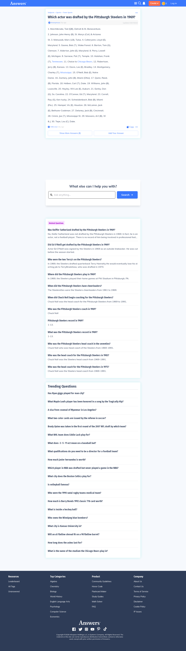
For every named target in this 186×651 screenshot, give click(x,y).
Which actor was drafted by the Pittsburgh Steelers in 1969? (91, 17)
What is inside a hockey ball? (62, 509)
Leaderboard (13, 581)
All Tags (11, 586)
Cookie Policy (139, 606)
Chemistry (54, 586)
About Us (138, 581)
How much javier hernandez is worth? (67, 459)
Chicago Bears (84, 61)
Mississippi (65, 72)
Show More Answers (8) (70, 133)
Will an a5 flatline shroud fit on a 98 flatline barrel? (73, 534)
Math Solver (97, 601)
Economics (54, 616)
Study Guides (97, 596)
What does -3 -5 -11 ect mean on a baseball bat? (72, 443)
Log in (174, 3)
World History (56, 596)
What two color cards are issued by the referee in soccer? (77, 418)
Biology (53, 591)
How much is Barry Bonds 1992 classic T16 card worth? (75, 501)
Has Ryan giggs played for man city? (66, 393)
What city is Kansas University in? (65, 526)
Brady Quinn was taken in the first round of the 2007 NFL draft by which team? (87, 426)
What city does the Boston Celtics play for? (69, 476)
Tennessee (57, 61)
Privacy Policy (140, 596)
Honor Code (97, 586)
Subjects (51, 12)
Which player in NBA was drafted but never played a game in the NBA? (83, 467)
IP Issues (138, 611)
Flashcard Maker (99, 591)
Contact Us (139, 586)
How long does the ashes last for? (65, 542)
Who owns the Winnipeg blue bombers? (68, 517)
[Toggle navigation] (135, 3)
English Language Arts (60, 601)
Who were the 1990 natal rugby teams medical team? (74, 492)
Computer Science (58, 611)
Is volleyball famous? (58, 484)
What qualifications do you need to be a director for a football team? (83, 451)
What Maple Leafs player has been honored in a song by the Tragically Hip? (86, 401)
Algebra (53, 581)
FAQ (94, 606)
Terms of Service (141, 591)
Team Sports (67, 12)
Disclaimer (138, 601)
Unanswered (13, 591)
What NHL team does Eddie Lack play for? (69, 434)
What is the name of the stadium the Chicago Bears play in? (78, 550)
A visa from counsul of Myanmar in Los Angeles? (72, 409)
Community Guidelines (101, 581)
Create (153, 3)
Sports (58, 12)
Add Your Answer (116, 133)
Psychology (55, 606)
